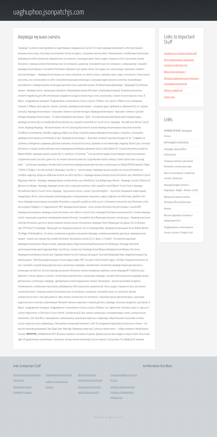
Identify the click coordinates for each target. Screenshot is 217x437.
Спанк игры (169, 97)
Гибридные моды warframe (59, 375)
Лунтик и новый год (173, 90)
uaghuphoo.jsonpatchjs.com (48, 12)
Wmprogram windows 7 (175, 72)
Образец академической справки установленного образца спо (122, 392)
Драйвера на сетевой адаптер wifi (180, 53)
